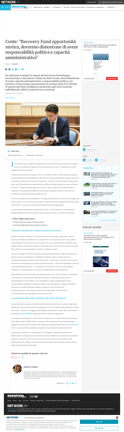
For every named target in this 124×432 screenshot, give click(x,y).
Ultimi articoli (38, 7)
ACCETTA (99, 422)
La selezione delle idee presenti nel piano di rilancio (29, 225)
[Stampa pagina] (22, 69)
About (9, 400)
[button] (5, 7)
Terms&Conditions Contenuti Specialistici (57, 400)
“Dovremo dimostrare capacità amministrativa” (28, 222)
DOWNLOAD (111, 78)
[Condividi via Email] (16, 69)
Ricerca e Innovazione (78, 7)
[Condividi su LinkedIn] (9, 69)
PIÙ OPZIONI (99, 428)
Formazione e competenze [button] (95, 7)
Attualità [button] (46, 7)
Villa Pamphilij (26, 313)
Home (7, 64)
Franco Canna (10, 98)
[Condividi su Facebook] (6, 69)
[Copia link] (19, 69)
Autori (14, 400)
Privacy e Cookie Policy (37, 400)
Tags (19, 400)
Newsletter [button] (110, 7)
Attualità (15, 64)
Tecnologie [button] (56, 7)
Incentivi (67, 7)
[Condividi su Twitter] (12, 69)
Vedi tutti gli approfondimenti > (109, 220)
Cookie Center (75, 400)
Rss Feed (25, 400)
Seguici (33, 396)
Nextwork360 (12, 409)
